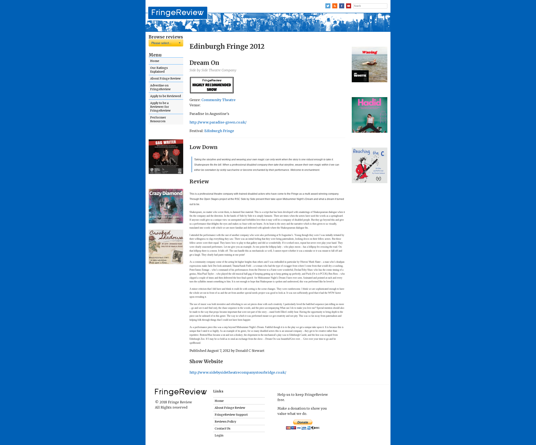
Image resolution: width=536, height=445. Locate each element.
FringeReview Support (231, 415)
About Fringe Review (165, 78)
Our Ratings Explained (159, 69)
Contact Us (222, 428)
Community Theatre (218, 100)
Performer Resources (158, 119)
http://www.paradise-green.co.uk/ (217, 122)
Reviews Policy (225, 421)
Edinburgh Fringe (219, 131)
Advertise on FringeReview (160, 87)
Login (219, 435)
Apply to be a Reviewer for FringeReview (160, 106)
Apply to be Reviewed (165, 96)
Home (154, 61)
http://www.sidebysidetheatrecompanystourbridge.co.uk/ (237, 372)
